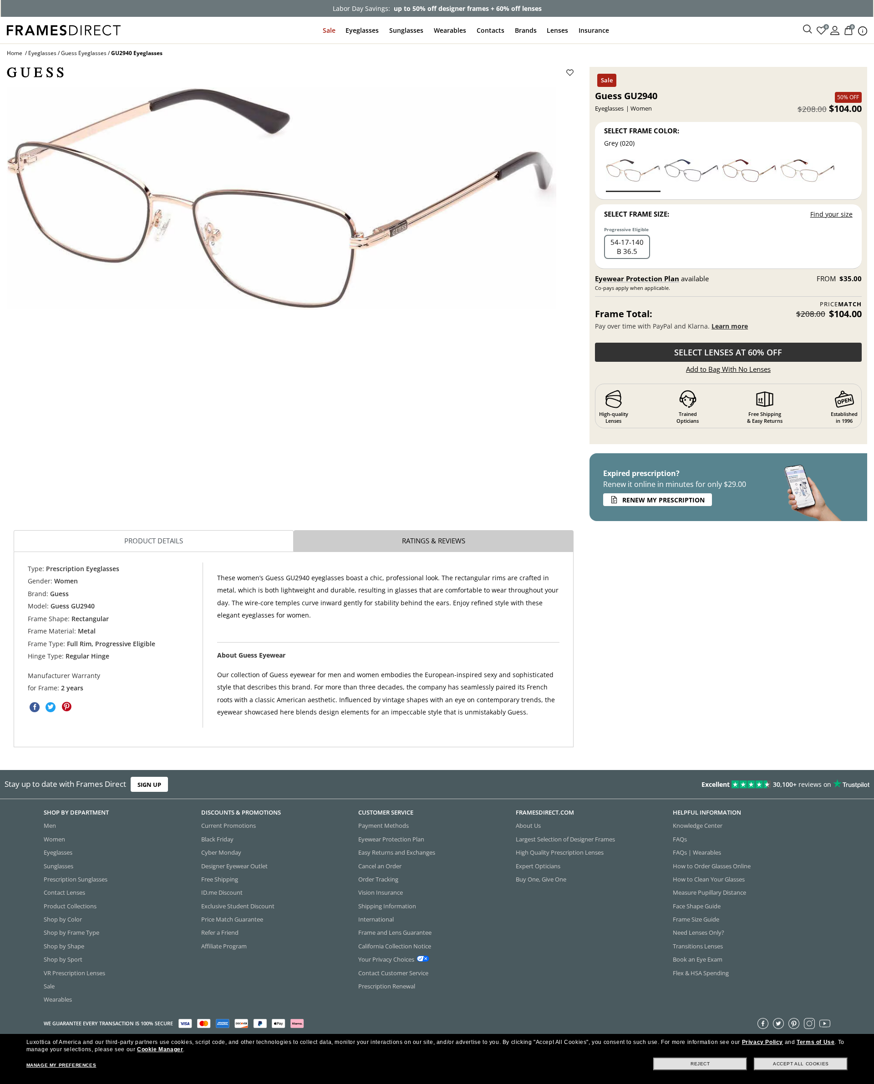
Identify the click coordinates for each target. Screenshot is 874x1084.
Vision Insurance (380, 892)
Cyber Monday (221, 852)
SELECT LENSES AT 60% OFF (728, 352)
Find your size (831, 214)
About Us (528, 826)
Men (50, 826)
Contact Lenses (64, 892)
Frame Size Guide (696, 919)
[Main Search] (807, 30)
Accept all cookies (801, 1063)
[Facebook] (762, 1023)
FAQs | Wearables (697, 852)
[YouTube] (824, 1023)
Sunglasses (406, 30)
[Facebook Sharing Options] (35, 707)
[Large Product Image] (281, 198)
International (376, 919)
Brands (526, 30)
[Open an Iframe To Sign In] (834, 29)
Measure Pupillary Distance (709, 892)
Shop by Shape (64, 946)
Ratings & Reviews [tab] (433, 540)
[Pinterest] (793, 1023)
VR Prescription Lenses (74, 973)
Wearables (450, 30)
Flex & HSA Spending (701, 973)
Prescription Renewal (386, 986)
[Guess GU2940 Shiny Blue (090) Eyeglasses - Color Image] (691, 175)
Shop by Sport (63, 959)
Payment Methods (383, 826)
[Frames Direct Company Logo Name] (64, 29)
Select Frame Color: (641, 130)
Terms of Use (815, 1042)
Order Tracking (378, 879)
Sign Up (149, 784)
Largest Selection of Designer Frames (565, 839)
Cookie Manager (160, 1049)
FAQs (680, 839)
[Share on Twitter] (51, 707)
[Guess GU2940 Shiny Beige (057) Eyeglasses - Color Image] (807, 175)
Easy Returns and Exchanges (396, 852)
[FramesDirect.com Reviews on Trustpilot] (689, 785)
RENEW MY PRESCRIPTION (663, 500)
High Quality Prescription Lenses (560, 852)
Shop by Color (63, 919)
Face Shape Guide (697, 906)
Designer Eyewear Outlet (234, 866)
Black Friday (217, 839)
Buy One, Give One (541, 879)
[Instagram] (809, 1023)
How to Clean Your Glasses (709, 879)
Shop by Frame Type (71, 933)
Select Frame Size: (636, 213)
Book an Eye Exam (697, 959)
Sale (329, 30)
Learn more (729, 326)
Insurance (594, 30)
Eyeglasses (362, 30)
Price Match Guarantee (232, 919)
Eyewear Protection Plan (637, 278)
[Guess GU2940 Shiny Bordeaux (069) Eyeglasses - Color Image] (749, 175)
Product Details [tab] (153, 540)
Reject (700, 1063)
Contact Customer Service (393, 973)
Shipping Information (387, 906)
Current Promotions (228, 826)
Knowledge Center (697, 826)
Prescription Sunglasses (75, 879)
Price (841, 304)
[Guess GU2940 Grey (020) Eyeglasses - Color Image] (633, 175)
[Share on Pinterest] (66, 707)
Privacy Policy (762, 1042)
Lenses (557, 30)
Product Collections (70, 906)
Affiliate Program (224, 946)
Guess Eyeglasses (84, 53)
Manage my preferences (61, 1065)
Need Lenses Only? (698, 933)
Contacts (490, 30)
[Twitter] (778, 1023)
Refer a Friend (220, 933)
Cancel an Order (379, 866)
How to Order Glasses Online (712, 866)
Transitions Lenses (698, 946)
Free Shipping (219, 879)
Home (14, 53)
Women (54, 839)
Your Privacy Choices (386, 959)
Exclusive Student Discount (237, 906)
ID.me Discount (222, 892)
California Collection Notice (394, 946)
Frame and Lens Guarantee (395, 933)
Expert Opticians (538, 866)
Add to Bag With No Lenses (728, 369)
